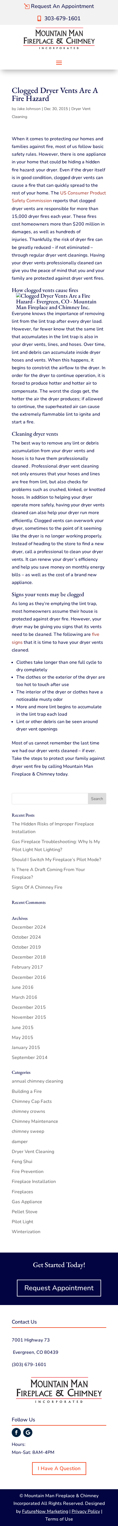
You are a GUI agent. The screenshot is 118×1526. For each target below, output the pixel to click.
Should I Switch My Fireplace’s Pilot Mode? (56, 860)
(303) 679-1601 (29, 1364)
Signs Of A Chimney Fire (37, 887)
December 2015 (29, 1007)
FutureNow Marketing (45, 1511)
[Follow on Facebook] (16, 1432)
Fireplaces (22, 1192)
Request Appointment (59, 1287)
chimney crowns (28, 1111)
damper (20, 1142)
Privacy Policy (86, 1511)
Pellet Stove (25, 1212)
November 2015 (29, 1017)
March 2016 (24, 997)
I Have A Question (59, 1468)
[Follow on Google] (27, 1432)
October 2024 (26, 937)
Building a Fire (27, 1091)
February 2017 (27, 967)
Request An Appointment (62, 6)
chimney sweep (28, 1131)
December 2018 (29, 957)
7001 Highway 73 (31, 1340)
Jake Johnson (29, 108)
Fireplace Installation (34, 1181)
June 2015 (23, 1027)
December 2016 (29, 977)
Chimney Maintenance (35, 1121)
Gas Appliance (27, 1202)
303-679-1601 (62, 18)
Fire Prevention (28, 1171)
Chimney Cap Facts (32, 1101)
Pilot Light (22, 1222)
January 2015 (26, 1047)
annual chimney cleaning (37, 1081)
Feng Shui (22, 1161)
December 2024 (29, 927)
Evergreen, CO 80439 (35, 1352)
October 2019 (26, 947)
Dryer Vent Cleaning (33, 1151)
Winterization (26, 1232)
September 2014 (30, 1057)
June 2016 (23, 987)
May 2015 (22, 1037)
